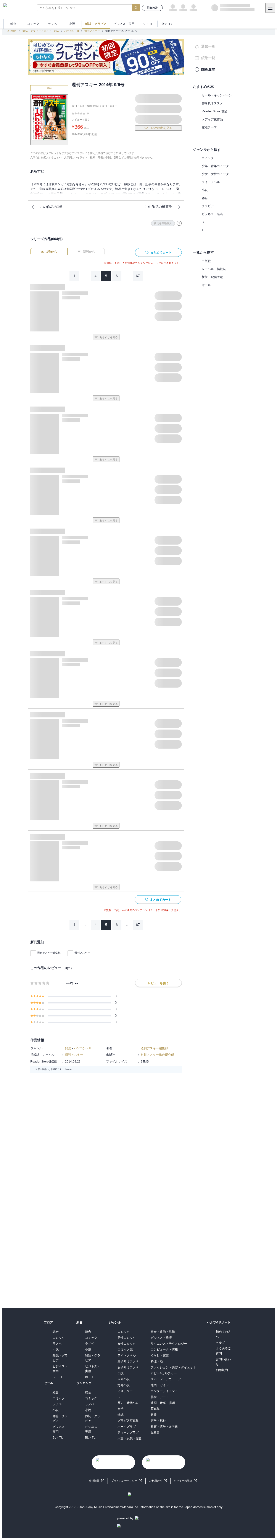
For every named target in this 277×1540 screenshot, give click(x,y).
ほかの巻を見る (161, 128)
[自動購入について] (179, 223)
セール (206, 285)
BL (203, 222)
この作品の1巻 (51, 207)
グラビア (208, 206)
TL (203, 230)
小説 (205, 190)
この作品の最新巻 (158, 207)
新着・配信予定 (212, 277)
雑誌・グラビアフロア (35, 30)
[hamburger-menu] (270, 8)
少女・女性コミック (215, 174)
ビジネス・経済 (212, 214)
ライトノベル (211, 182)
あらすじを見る (109, 337)
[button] (185, 1481)
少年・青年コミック (215, 166)
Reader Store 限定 (214, 111)
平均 (69, 983)
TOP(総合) (11, 30)
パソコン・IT (71, 30)
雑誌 (56, 30)
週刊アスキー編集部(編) (85, 106)
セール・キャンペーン (217, 95)
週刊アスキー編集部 (49, 952)
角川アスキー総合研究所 (157, 1054)
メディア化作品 (212, 119)
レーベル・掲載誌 (214, 269)
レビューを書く (81, 119)
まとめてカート (161, 252)
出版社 (206, 261)
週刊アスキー (92, 30)
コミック (208, 158)
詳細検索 (152, 7)
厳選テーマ (209, 127)
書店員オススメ (212, 103)
